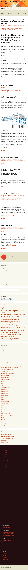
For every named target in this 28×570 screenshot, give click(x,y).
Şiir (11, 339)
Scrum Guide (21, 327)
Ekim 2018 (4, 476)
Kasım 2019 (5, 454)
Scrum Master (6, 330)
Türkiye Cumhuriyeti (5, 338)
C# (21, 308)
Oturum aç (5, 553)
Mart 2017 (4, 484)
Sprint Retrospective (17, 334)
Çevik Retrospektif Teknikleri (7, 369)
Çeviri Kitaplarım (4, 276)
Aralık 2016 (5, 490)
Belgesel (3, 360)
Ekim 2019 (4, 456)
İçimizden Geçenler (5, 379)
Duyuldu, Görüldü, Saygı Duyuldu (7, 436)
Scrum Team (16, 330)
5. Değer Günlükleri (5, 350)
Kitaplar (2, 280)
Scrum (14, 327)
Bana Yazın (3, 272)
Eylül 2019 (4, 458)
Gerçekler (16, 316)
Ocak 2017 (5, 488)
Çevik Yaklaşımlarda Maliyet (6, 339)
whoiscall (4, 541)
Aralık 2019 (5, 452)
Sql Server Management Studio (7, 415)
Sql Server (14, 29)
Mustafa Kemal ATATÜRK (6, 323)
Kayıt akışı (4, 555)
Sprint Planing (14, 332)
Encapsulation (3, 312)
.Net (2, 348)
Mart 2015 (4, 513)
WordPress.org (6, 559)
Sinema (2, 411)
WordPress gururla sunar (6, 567)
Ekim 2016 (4, 493)
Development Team (16, 310)
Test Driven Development (6, 417)
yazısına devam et (15, 183)
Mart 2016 (4, 501)
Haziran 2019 (5, 464)
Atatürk (9, 308)
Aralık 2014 (5, 515)
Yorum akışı (5, 557)
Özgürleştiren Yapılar (5, 401)
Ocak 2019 (5, 470)
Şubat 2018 (5, 478)
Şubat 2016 (5, 503)
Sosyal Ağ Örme (4, 440)
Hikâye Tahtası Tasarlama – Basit (7, 438)
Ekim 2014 (4, 519)
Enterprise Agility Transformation (12, 314)
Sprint (22, 330)
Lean (18, 319)
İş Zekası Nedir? (7, 86)
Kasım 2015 (5, 509)
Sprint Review (5, 336)
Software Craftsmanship (6, 413)
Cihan (12, 533)
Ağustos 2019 (5, 460)
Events (24, 314)
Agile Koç (6, 308)
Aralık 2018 (5, 472)
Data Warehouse (21, 25)
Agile (3, 308)
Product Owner (6, 327)
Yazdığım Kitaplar (4, 284)
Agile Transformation (5, 356)
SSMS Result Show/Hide (9, 157)
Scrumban (3, 407)
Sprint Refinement (6, 334)
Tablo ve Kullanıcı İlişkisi (10, 193)
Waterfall (17, 338)
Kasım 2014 (5, 517)
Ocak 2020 (5, 450)
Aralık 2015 (5, 507)
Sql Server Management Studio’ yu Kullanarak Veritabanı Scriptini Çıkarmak (13, 21)
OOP (17, 323)
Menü (2, 8)
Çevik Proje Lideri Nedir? (7, 543)
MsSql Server (3, 26)
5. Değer (2, 268)
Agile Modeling (4, 354)
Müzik (2, 397)
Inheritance (9, 319)
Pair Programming (21, 323)
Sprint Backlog (5, 332)
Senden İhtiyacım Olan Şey (6, 434)
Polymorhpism (4, 325)
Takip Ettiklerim (4, 282)
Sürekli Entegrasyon (19, 336)
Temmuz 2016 (5, 495)
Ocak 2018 (5, 480)
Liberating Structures (7, 321)
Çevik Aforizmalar (4, 274)
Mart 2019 (4, 468)
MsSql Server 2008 (10, 26)
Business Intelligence (13, 25)
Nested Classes (14, 323)
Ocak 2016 (5, 505)
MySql (2, 399)
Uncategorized (4, 423)
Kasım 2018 (5, 474)
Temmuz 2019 (5, 462)
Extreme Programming (8, 316)
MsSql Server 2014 (18, 26)
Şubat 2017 (5, 486)
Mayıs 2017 (5, 482)
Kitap (2, 383)
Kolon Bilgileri (6, 225)
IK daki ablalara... (4, 319)
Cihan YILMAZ (3, 278)
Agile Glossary (4, 270)
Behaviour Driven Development (7, 358)
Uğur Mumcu (12, 338)
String (15, 336)
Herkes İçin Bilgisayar (22, 316)
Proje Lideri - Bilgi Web (7, 545)
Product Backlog (12, 325)
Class (23, 308)
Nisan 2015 (5, 511)
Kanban (14, 319)
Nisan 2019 (5, 466)
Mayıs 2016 (5, 497)
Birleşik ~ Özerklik (4, 442)
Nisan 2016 (5, 499)
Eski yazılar (8, 257)
